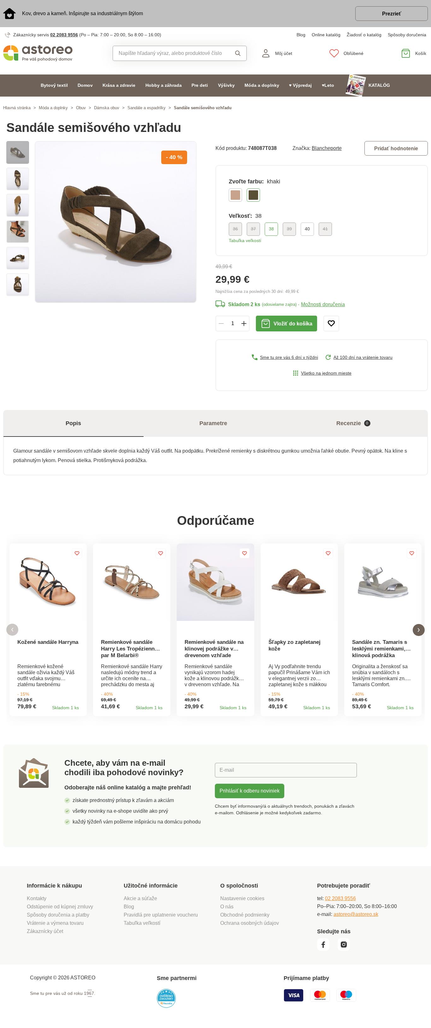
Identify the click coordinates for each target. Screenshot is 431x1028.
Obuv (81, 107)
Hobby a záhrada (163, 85)
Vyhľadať (236, 53)
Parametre (213, 423)
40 (307, 228)
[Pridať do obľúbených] (331, 323)
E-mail (227, 770)
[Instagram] (346, 949)
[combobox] (170, 53)
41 (325, 228)
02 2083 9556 (64, 34)
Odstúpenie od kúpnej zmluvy (60, 906)
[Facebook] (326, 949)
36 (235, 228)
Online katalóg (326, 34)
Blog (301, 34)
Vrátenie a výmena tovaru (55, 923)
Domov (85, 85)
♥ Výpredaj (300, 85)
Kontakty (36, 898)
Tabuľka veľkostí (245, 240)
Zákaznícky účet (45, 931)
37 (253, 228)
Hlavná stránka (17, 107)
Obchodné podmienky (244, 915)
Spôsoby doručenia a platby (58, 915)
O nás (226, 906)
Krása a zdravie (119, 85)
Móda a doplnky (262, 85)
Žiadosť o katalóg (364, 34)
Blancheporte (327, 148)
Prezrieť (391, 13)
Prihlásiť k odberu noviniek (250, 790)
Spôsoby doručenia (407, 34)
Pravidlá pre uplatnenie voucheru (161, 915)
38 (271, 228)
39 (289, 228)
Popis (73, 423)
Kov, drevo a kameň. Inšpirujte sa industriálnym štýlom (82, 13)
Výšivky (226, 85)
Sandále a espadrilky (146, 107)
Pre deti (200, 85)
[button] (12, 630)
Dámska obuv (106, 107)
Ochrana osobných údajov (249, 923)
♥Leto (328, 85)
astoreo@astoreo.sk (356, 914)
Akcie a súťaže (140, 898)
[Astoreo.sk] (54, 53)
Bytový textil (54, 85)
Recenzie (352, 423)
